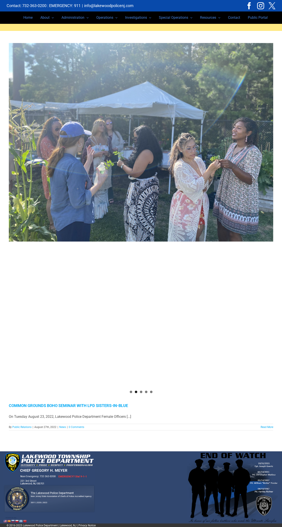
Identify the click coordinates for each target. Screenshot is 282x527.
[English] (5, 521)
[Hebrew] (21, 521)
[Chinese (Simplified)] (25, 521)
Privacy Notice (87, 525)
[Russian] (13, 521)
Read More (267, 427)
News (62, 427)
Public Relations (22, 427)
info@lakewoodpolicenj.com (109, 5)
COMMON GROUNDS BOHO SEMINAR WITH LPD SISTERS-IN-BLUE (68, 405)
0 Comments (76, 427)
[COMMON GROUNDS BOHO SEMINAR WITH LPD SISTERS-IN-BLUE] (141, 142)
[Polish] (17, 521)
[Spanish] (9, 521)
